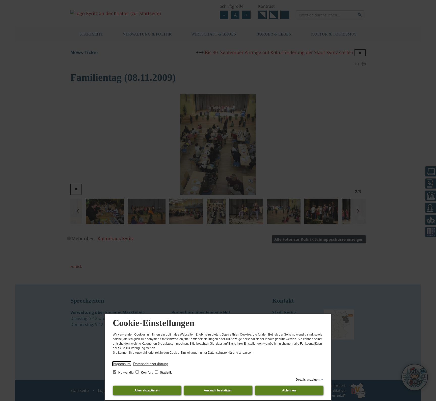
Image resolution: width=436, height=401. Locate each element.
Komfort (146, 372)
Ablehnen (289, 390)
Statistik (165, 372)
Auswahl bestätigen (218, 390)
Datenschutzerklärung (150, 364)
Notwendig (126, 372)
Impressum (122, 364)
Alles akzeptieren (146, 390)
